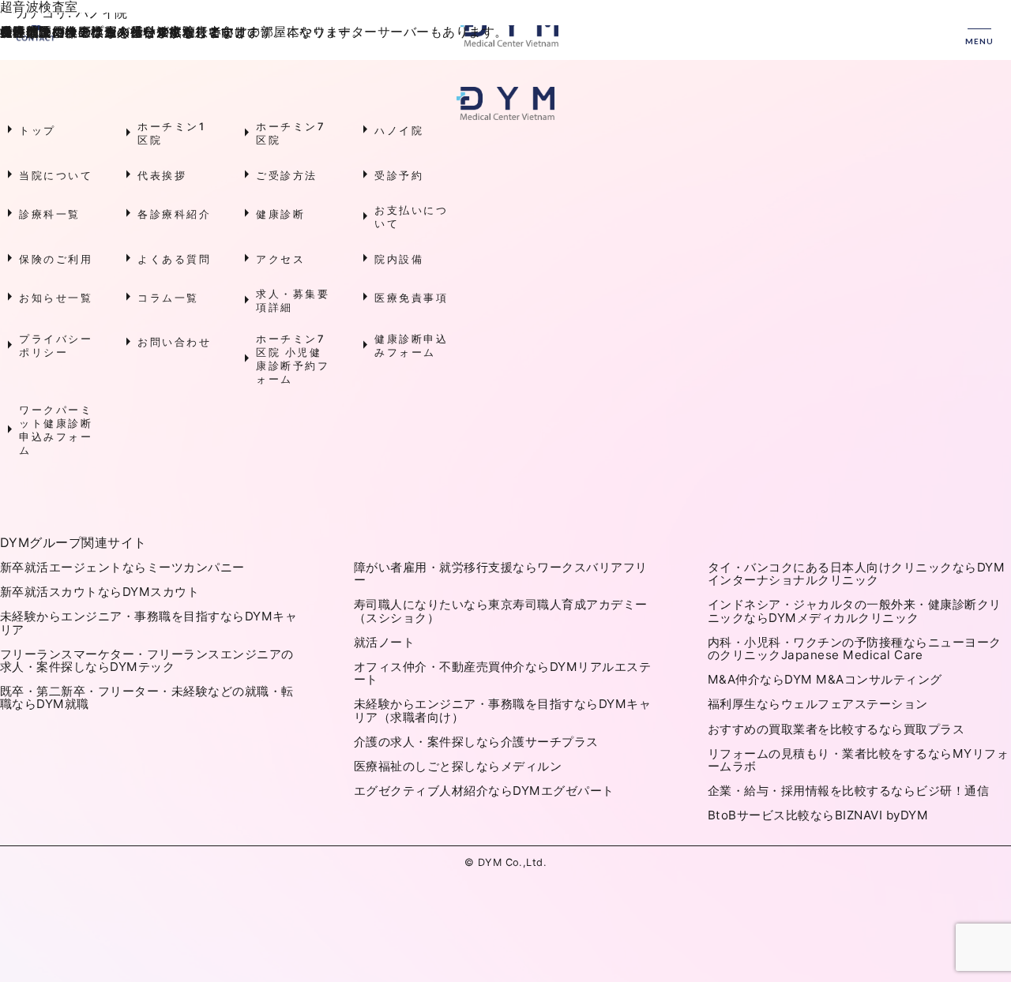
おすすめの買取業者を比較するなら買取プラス (836, 729)
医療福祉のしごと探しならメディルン (458, 766)
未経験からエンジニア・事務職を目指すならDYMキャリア (148, 622)
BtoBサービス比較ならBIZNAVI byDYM (818, 815)
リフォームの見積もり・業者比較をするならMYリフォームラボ (858, 760)
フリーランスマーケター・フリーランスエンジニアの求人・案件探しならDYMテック (147, 660)
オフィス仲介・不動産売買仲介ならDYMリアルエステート (502, 673)
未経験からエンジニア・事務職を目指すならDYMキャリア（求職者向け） (502, 710)
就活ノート (384, 642)
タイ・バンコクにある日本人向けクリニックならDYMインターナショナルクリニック (856, 573)
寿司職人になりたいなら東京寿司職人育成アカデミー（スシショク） (501, 610)
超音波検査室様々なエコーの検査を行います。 (97, 6)
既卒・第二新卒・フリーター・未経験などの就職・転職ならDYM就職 (147, 697)
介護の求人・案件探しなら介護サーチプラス (476, 741)
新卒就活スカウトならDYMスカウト (99, 591)
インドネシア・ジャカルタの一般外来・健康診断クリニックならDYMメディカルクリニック (855, 610)
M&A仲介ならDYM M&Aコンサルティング (825, 679)
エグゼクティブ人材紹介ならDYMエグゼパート (484, 790)
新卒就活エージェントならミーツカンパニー (122, 567)
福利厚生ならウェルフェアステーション (818, 703)
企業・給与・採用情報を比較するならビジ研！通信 (848, 790)
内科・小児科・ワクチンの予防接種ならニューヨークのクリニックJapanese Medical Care (855, 648)
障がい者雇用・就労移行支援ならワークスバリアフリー (501, 573)
